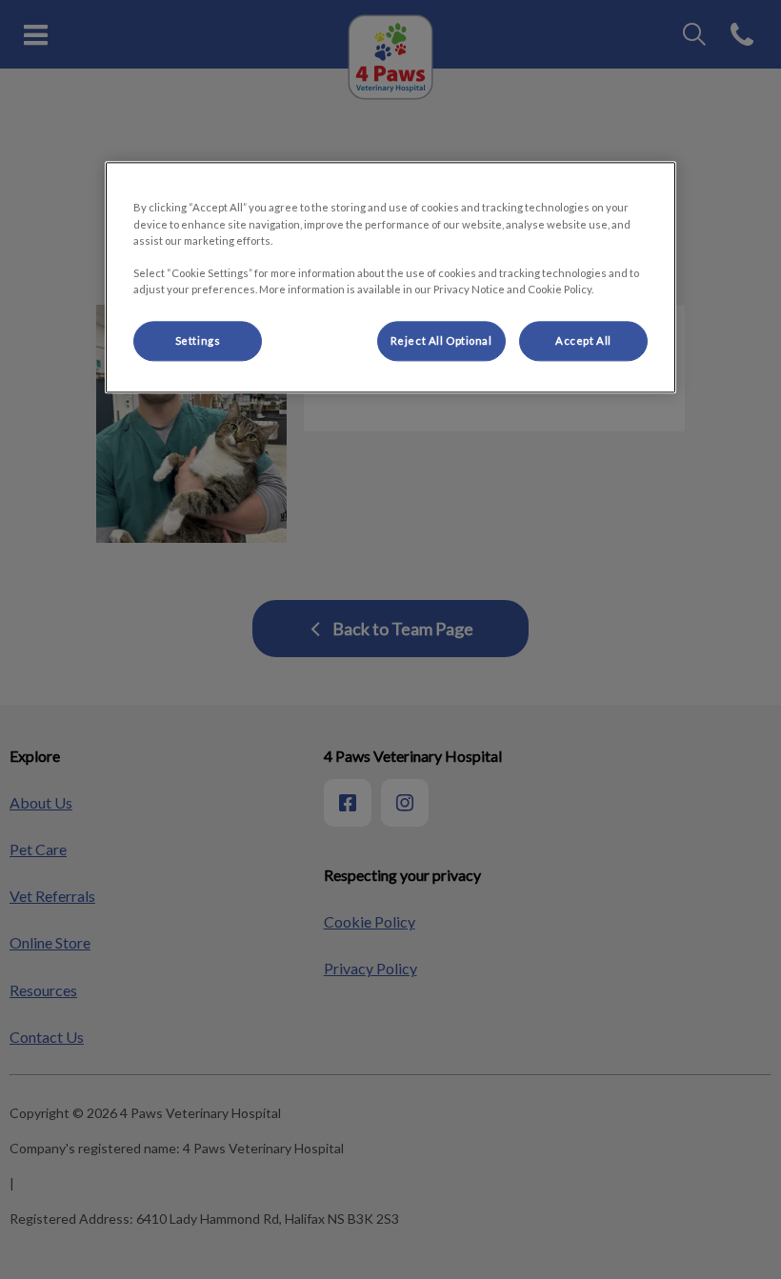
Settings (198, 340)
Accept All (583, 340)
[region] (390, 277)
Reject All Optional (441, 340)
